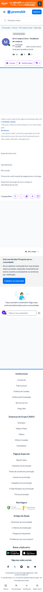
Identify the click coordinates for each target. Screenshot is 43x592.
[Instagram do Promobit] (21, 566)
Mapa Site (21, 408)
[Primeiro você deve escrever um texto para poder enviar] (39, 313)
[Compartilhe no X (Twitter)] (21, 196)
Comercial (21, 380)
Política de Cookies (21, 391)
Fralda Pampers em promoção (21, 488)
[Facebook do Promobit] (8, 566)
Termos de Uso (22, 403)
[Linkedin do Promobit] (28, 566)
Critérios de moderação (21, 528)
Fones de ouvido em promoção (21, 471)
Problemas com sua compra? (21, 539)
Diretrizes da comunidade (21, 522)
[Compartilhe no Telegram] (32, 196)
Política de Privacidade (21, 397)
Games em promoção (21, 477)
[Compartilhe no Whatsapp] (26, 196)
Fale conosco (21, 385)
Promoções (6, 28)
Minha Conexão (21, 440)
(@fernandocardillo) (28, 46)
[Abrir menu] (4, 12)
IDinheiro (21, 423)
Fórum (14, 28)
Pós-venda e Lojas (25, 28)
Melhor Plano (21, 428)
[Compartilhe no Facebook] (15, 196)
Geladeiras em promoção (21, 483)
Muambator (22, 446)
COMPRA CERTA (8, 122)
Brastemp (5, 130)
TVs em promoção (21, 494)
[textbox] (21, 313)
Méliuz (21, 434)
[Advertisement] (21, 91)
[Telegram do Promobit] (35, 566)
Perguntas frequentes (21, 533)
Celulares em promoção (21, 466)
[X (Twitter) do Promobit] (14, 566)
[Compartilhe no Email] (38, 196)
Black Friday (21, 460)
